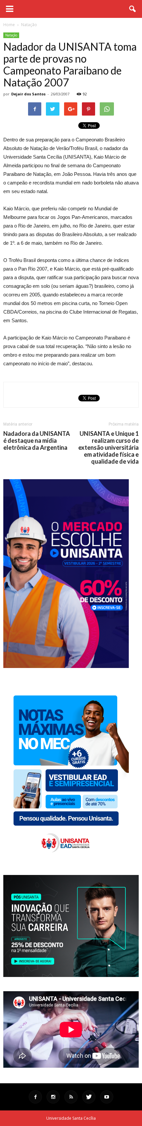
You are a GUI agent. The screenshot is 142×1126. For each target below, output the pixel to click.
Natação (11, 35)
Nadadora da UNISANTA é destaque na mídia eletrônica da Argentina (36, 440)
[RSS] (71, 1096)
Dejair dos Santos (28, 93)
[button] (133, 9)
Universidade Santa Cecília (71, 1118)
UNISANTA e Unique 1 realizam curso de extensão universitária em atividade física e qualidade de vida (108, 447)
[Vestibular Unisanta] (66, 666)
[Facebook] (35, 1096)
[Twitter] (88, 1096)
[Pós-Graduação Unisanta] (71, 975)
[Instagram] (53, 1096)
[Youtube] (106, 1096)
